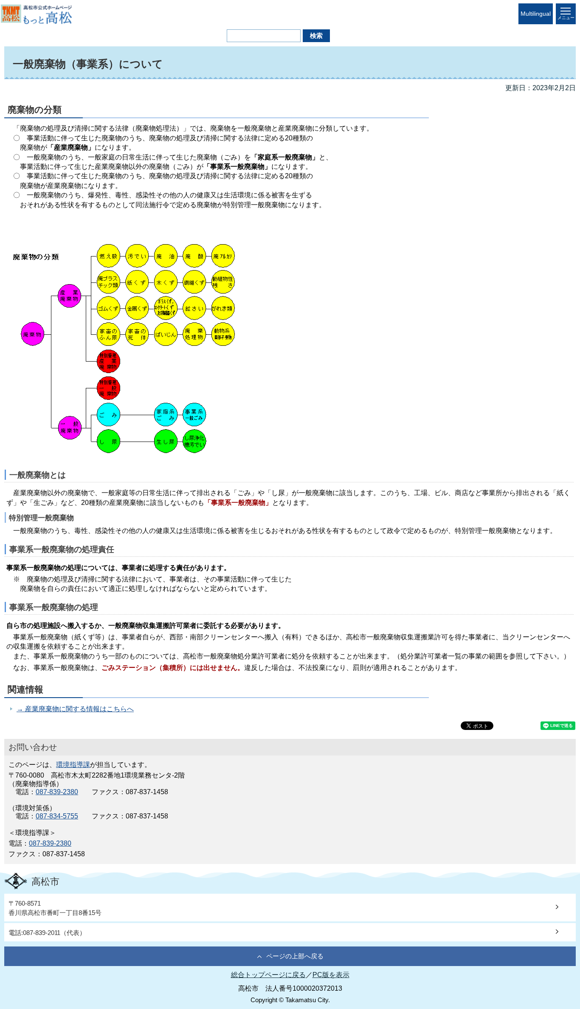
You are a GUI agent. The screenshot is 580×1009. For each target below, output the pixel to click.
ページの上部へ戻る (295, 956)
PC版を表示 (331, 974)
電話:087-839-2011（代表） (47, 932)
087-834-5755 (57, 816)
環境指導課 (73, 764)
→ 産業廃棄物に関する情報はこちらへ (75, 709)
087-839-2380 (57, 791)
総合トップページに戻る (268, 974)
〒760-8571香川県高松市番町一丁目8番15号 (54, 908)
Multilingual (536, 14)
